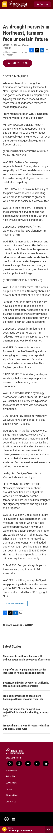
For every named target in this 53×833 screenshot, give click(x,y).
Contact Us (11, 802)
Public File (10, 776)
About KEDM (12, 795)
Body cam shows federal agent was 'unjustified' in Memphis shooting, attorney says (26, 712)
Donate (43, 4)
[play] (4, 829)
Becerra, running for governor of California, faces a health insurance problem (26, 684)
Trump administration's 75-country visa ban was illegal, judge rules (26, 727)
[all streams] (49, 829)
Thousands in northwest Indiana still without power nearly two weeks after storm (26, 658)
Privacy (9, 789)
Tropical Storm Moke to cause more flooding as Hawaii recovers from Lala (23, 697)
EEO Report (11, 783)
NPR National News (15, 603)
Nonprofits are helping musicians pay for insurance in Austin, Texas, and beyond (24, 671)
